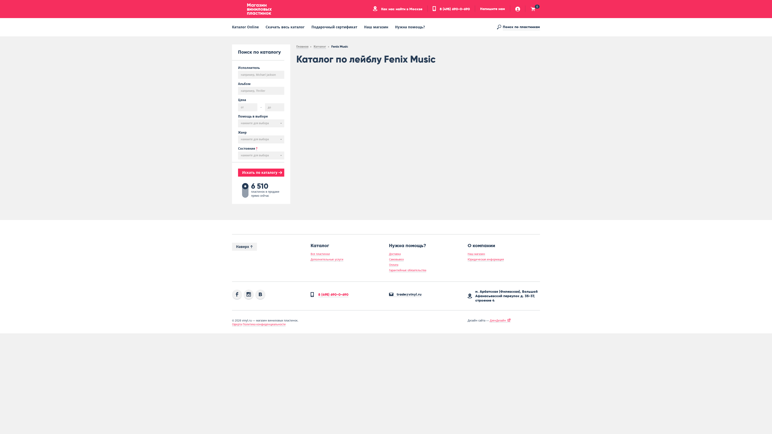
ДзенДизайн (498, 320)
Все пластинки (320, 254)
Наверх (243, 247)
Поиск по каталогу (259, 52)
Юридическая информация (486, 259)
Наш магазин (376, 27)
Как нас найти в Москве (401, 9)
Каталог (320, 46)
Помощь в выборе (253, 116)
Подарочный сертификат (334, 27)
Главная (302, 46)
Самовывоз (396, 259)
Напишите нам (492, 9)
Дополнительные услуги (327, 259)
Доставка (395, 254)
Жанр (242, 132)
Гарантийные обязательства (407, 270)
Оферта (237, 324)
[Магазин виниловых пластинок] (238, 9)
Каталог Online (245, 27)
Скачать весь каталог (285, 27)
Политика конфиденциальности (264, 324)
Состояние (247, 148)
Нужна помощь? (410, 27)
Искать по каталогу (260, 172)
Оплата (393, 264)
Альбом (244, 84)
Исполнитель (249, 68)
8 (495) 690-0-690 (454, 9)
